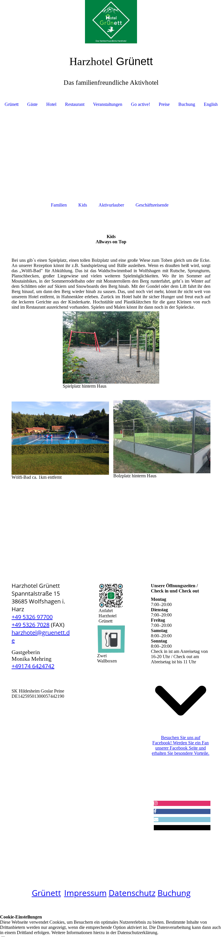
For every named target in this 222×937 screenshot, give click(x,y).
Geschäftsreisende (152, 205)
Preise (164, 104)
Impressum (85, 892)
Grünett (11, 104)
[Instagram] (156, 803)
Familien (59, 205)
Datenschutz (132, 892)
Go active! (140, 104)
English (211, 104)
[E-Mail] (156, 819)
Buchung (186, 104)
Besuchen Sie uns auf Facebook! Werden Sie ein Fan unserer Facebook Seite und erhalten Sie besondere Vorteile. (180, 745)
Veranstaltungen (107, 104)
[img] (111, 21)
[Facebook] (155, 811)
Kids (82, 205)
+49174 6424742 (33, 666)
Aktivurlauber (111, 205)
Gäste (32, 104)
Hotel (51, 104)
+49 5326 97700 (32, 617)
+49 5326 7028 (30, 625)
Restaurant (74, 104)
